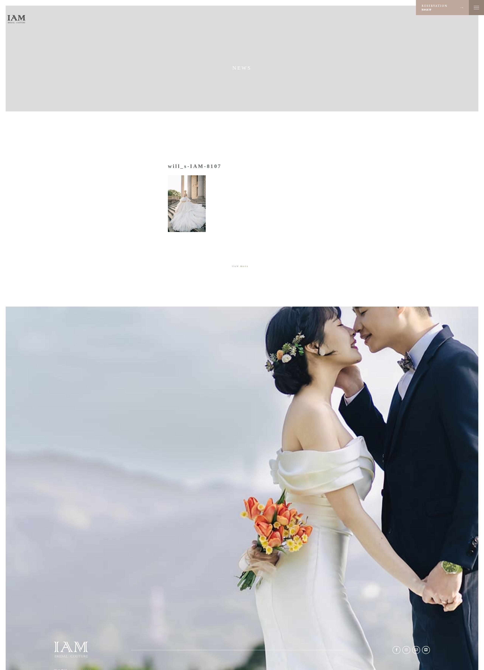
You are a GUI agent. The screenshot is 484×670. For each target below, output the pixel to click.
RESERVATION (435, 7)
